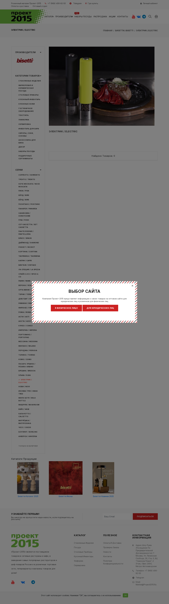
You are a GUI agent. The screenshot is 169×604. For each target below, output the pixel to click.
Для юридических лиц (100, 308)
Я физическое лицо (66, 308)
